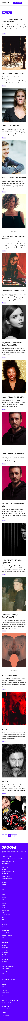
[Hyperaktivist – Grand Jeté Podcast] (14, 270)
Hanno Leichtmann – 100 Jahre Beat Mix (12, 20)
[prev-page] (3, 835)
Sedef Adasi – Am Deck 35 (13, 290)
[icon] (24, 2)
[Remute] (14, 813)
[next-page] (15, 835)
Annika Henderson (9, 675)
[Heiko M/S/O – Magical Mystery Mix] (14, 594)
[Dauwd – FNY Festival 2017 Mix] (14, 539)
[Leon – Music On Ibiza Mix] (14, 428)
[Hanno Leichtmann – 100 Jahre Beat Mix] (14, 53)
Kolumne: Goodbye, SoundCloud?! (10, 615)
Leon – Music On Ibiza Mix (13, 397)
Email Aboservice (7, 878)
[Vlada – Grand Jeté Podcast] (14, 211)
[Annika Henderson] (14, 708)
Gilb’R (4, 729)
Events (3, 33)
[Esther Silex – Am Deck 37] (14, 105)
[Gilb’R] (14, 760)
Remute (5, 781)
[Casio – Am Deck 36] (14, 157)
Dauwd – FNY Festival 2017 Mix (13, 504)
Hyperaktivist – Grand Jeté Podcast (13, 237)
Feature (4, 85)
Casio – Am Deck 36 (10, 125)
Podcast (4, 793)
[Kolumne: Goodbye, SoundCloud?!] (14, 650)
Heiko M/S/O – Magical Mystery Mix (12, 561)
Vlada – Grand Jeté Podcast (14, 177)
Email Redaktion (6, 876)
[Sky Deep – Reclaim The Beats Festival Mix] (14, 376)
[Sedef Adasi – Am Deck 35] (14, 322)
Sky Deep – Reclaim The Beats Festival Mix (12, 343)
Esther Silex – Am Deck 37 (13, 73)
